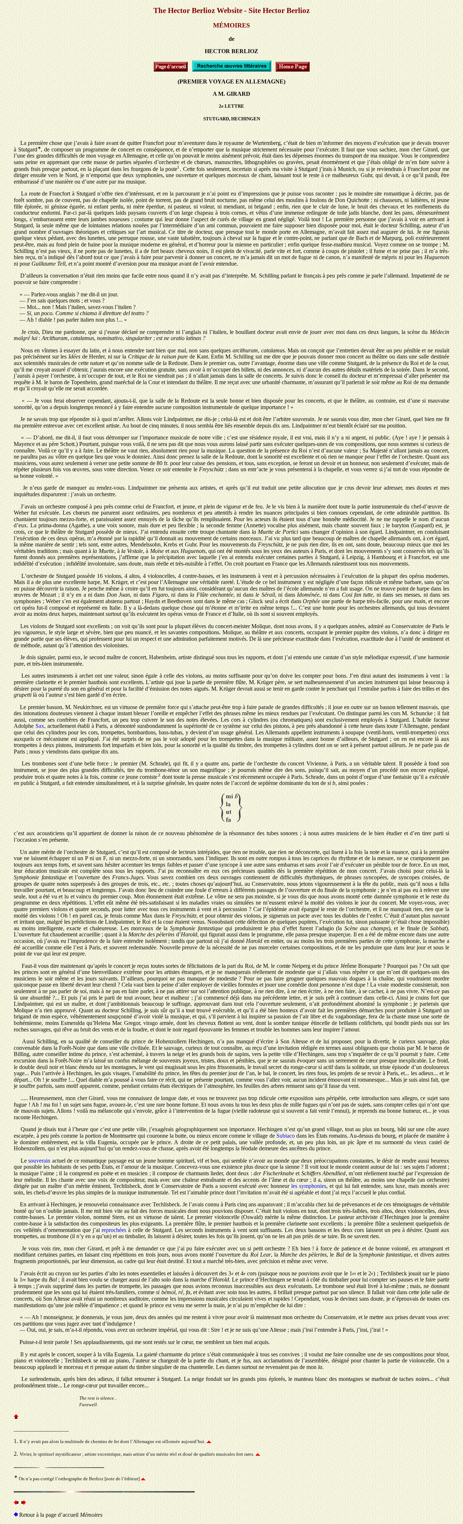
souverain (39, 1161)
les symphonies (308, 1186)
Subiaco (285, 1136)
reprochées (114, 1230)
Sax (39, 726)
